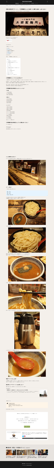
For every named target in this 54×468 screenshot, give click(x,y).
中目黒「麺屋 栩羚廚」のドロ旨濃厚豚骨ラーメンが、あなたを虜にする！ (11, 457)
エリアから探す (21, 3)
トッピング (9, 66)
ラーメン (13, 5)
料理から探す (17, 3)
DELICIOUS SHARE (27, 1)
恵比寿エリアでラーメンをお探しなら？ (12, 74)
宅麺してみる (27, 426)
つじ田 (7, 48)
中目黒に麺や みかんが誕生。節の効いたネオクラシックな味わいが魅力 (42, 457)
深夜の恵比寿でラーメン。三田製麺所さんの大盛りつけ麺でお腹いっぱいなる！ (23, 5)
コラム (29, 3)
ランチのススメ (26, 3)
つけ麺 (9, 63)
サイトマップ (36, 3)
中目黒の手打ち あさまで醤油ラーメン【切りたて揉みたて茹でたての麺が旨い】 (32, 458)
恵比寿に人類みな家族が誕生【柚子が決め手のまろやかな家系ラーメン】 (22, 457)
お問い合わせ (23, 463)
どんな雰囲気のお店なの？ (11, 70)
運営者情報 (32, 3)
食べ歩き (10, 5)
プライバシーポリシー (29, 463)
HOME (7, 5)
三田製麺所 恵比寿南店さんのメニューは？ (12, 62)
